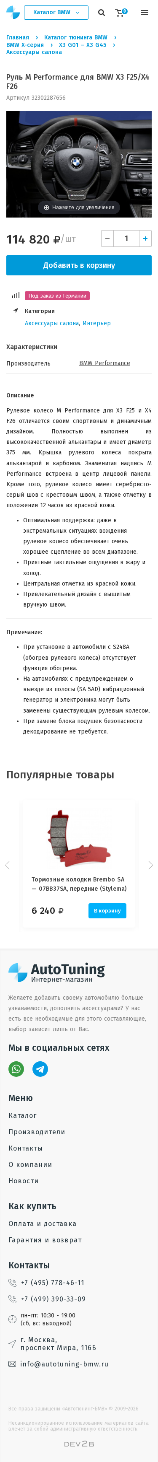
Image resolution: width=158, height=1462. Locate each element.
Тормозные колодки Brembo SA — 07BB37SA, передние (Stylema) (79, 884)
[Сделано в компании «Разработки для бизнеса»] (79, 1444)
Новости (23, 1181)
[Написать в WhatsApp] (16, 1069)
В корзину (107, 910)
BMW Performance (104, 363)
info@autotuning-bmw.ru (64, 1364)
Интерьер (97, 323)
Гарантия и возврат (45, 1240)
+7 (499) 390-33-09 (53, 1299)
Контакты (25, 1148)
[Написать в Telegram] (40, 1069)
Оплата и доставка (42, 1224)
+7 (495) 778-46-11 (52, 1283)
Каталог (22, 1116)
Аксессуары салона (52, 323)
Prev (8, 865)
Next (149, 865)
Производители (36, 1132)
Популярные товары (60, 774)
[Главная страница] (13, 12)
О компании (30, 1165)
